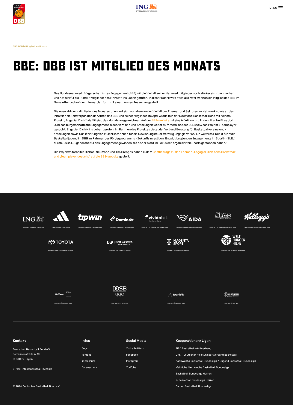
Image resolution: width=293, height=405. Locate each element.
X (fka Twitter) (134, 348)
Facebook (132, 354)
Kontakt (86, 354)
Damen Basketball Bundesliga (193, 386)
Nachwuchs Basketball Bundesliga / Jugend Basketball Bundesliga (216, 360)
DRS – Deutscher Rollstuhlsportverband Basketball (206, 354)
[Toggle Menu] (276, 8)
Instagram (132, 360)
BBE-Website (161, 120)
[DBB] (19, 14)
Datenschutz (89, 367)
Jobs (85, 348)
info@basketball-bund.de (37, 368)
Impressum (88, 360)
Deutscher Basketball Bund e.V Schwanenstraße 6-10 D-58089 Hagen (31, 354)
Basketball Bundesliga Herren (193, 373)
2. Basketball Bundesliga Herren (195, 380)
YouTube (131, 367)
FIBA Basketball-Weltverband (193, 348)
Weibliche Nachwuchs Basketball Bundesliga (202, 367)
